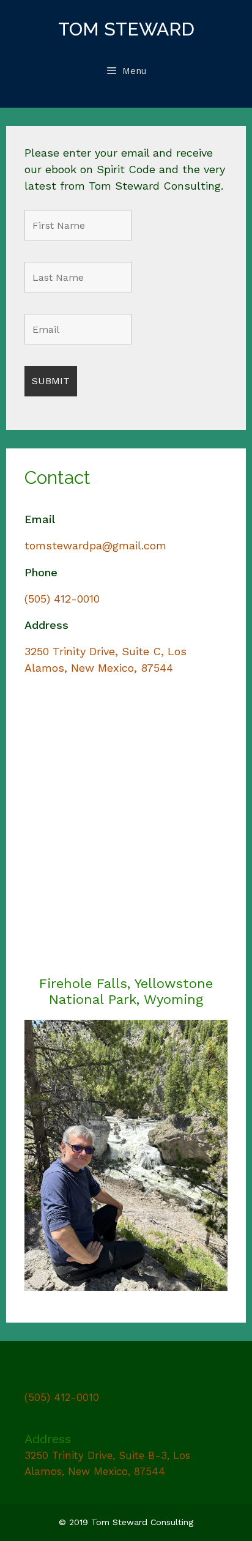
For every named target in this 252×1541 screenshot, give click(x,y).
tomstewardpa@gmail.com (95, 545)
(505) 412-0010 (62, 598)
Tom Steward (126, 29)
